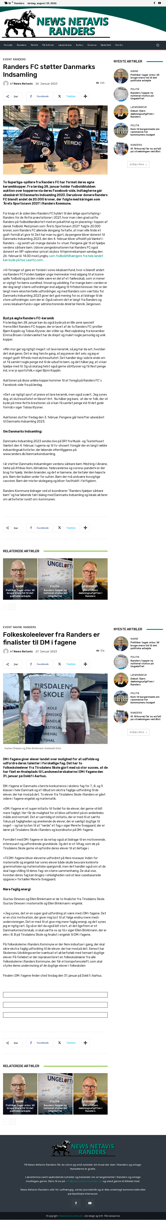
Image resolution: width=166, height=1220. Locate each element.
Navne (20, 586)
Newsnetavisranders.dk (71, 1215)
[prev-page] (5, 607)
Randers (19, 59)
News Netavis (23, 83)
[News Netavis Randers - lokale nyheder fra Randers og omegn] (56, 24)
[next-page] (12, 607)
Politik (54, 586)
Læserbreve (90, 586)
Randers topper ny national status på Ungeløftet (55, 593)
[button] (158, 45)
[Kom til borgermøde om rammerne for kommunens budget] (121, 130)
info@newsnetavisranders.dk (83, 1181)
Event (7, 59)
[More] (85, 96)
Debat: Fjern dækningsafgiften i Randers (90, 593)
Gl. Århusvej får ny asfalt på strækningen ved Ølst (146, 150)
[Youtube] (159, 3)
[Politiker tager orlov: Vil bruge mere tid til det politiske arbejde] (20, 579)
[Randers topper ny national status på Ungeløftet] (55, 579)
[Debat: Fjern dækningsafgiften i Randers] (90, 579)
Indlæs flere (137, 164)
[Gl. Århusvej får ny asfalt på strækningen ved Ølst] (121, 148)
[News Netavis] (6, 83)
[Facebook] (154, 3)
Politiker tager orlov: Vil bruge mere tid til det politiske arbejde (20, 593)
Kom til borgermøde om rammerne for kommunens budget (145, 132)
